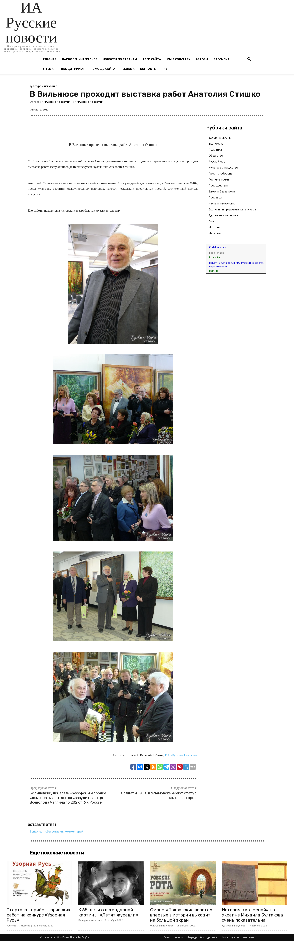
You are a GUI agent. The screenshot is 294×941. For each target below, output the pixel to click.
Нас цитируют (73, 69)
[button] (249, 59)
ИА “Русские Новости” (55, 102)
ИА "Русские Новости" (88, 102)
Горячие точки (219, 179)
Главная (49, 59)
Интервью (216, 233)
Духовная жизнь (220, 137)
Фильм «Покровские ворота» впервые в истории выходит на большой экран (181, 915)
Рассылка (221, 59)
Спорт (213, 221)
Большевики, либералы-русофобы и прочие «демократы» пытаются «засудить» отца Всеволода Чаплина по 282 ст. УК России (68, 798)
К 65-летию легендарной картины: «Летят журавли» (108, 912)
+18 (164, 69)
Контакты (148, 69)
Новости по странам (120, 59)
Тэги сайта (152, 59)
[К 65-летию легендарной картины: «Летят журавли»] (111, 883)
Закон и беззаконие (222, 191)
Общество (216, 155)
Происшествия (219, 185)
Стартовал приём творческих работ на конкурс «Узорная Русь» (38, 915)
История (214, 227)
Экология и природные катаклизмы (233, 209)
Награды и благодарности (203, 937)
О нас (167, 937)
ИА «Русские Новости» (181, 755)
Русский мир (217, 161)
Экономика (216, 143)
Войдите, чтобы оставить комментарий (56, 831)
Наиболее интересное (79, 59)
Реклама (128, 69)
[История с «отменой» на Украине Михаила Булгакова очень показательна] (255, 883)
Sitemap (49, 69)
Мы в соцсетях (178, 59)
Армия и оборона (220, 173)
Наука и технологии (222, 203)
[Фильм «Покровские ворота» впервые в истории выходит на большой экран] (183, 883)
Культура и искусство (43, 86)
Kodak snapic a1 (218, 247)
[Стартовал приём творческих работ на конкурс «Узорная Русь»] (39, 883)
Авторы (202, 59)
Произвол (215, 197)
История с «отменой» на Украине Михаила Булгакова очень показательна (252, 915)
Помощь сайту (102, 69)
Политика (215, 149)
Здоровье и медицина (223, 215)
